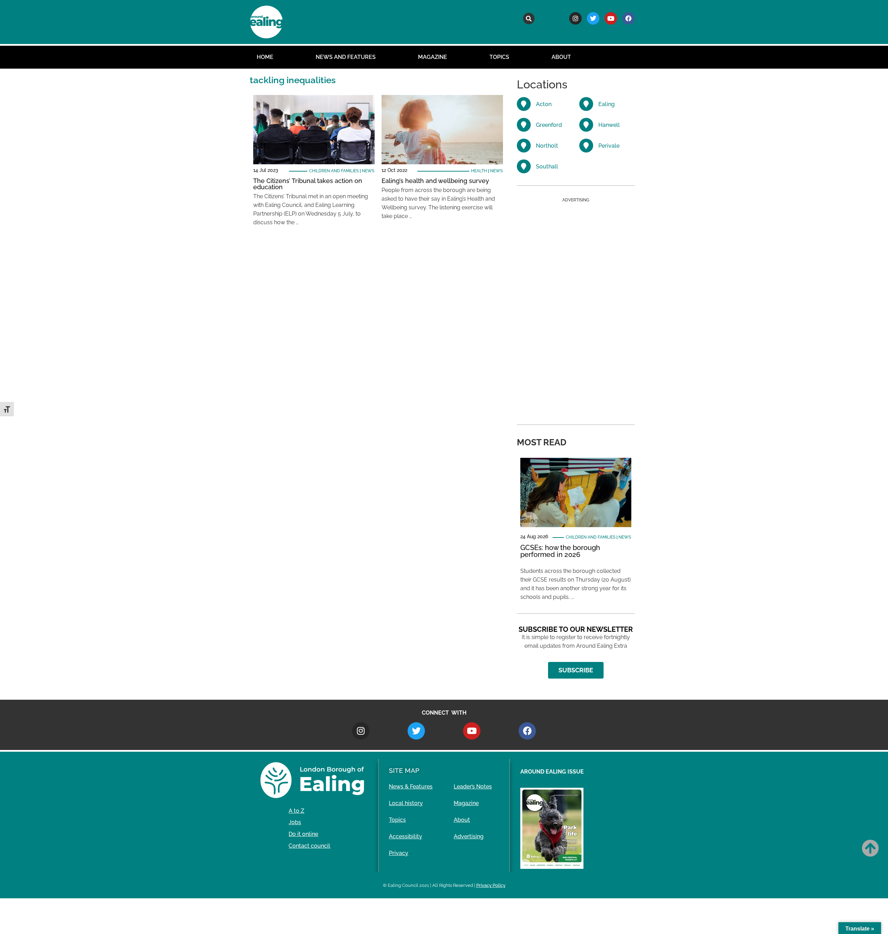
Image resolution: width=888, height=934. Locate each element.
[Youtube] (611, 18)
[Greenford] (524, 125)
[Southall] (524, 166)
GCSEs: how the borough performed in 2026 (560, 551)
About (561, 57)
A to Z (296, 811)
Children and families (334, 170)
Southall (547, 166)
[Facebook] (628, 18)
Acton (544, 104)
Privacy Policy (490, 885)
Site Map (404, 770)
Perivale (609, 145)
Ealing (606, 104)
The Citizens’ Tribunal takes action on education (307, 184)
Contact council (309, 846)
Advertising (469, 836)
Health (479, 170)
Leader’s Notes (473, 786)
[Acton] (524, 104)
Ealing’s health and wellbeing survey (435, 180)
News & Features (411, 786)
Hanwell (609, 125)
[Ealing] (586, 104)
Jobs (295, 822)
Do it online (303, 834)
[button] (529, 18)
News (368, 170)
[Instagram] (575, 18)
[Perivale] (586, 145)
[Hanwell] (586, 125)
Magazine (432, 57)
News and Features (346, 57)
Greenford (549, 125)
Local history (406, 803)
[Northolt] (524, 145)
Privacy (398, 853)
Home (265, 57)
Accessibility (405, 836)
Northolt (547, 145)
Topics (499, 57)
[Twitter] (593, 18)
